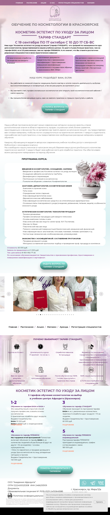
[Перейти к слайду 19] (71, 314)
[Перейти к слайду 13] (59, 314)
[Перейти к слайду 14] (61, 314)
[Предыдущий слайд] (9, 294)
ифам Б (29, 406)
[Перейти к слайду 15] (63, 314)
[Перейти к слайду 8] (50, 314)
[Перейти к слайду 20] (73, 314)
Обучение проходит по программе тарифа (81, 409)
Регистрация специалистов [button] (71, 3)
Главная (19, 3)
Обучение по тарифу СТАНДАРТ (77, 406)
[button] (55, 108)
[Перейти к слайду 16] (65, 314)
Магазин (90, 3)
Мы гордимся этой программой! (26, 438)
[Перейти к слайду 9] (52, 314)
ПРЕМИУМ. (55, 50)
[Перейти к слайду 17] (67, 314)
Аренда (64, 327)
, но (70, 411)
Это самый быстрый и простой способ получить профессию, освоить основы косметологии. (27, 411)
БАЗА (14, 50)
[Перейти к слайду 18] (69, 314)
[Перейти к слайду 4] (42, 314)
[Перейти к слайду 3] (40, 314)
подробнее (16, 425)
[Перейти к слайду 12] (57, 314)
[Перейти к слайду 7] (48, 314)
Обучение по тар (18, 406)
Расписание (32, 3)
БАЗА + (66, 411)
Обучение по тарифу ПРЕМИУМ (25, 435)
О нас (52, 3)
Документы (13, 488)
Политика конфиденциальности (29, 496)
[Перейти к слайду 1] (36, 314)
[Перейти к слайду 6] (46, 314)
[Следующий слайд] (101, 294)
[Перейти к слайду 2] (38, 314)
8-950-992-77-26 (29, 253)
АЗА (35, 406)
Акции (43, 3)
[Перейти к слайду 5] (44, 314)
